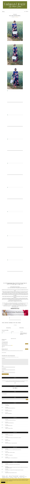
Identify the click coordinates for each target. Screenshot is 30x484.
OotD (14, 322)
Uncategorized (15, 14)
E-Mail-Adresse (4, 368)
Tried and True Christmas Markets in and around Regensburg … (12, 464)
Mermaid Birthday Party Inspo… (9, 425)
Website (3, 371)
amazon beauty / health (5, 476)
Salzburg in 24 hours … (8, 440)
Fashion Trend (6, 322)
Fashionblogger (11, 322)
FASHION (15, 477)
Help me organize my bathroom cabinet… (10, 452)
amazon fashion (10, 476)
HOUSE (23, 477)
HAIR (21, 477)
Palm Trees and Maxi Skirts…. (8, 413)
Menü (3, 11)
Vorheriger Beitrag (8, 327)
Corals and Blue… (7, 405)
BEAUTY (26, 476)
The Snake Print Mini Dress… (8, 410)
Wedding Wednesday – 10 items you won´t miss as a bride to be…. (23, 334)
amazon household (21, 476)
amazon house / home (15, 476)
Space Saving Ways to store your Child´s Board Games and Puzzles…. (13, 449)
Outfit (16, 322)
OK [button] (6, 482)
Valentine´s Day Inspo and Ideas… (9, 428)
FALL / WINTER (11, 477)
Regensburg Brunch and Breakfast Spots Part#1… (11, 472)
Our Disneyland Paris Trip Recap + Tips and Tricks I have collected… (13, 437)
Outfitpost (19, 322)
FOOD (18, 477)
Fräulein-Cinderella (4, 343)
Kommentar (3, 358)
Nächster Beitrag (21, 327)
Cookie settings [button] (3, 482)
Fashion (3, 322)
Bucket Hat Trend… (13, 338)
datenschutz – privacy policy (5, 477)
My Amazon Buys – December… (4, 339)
